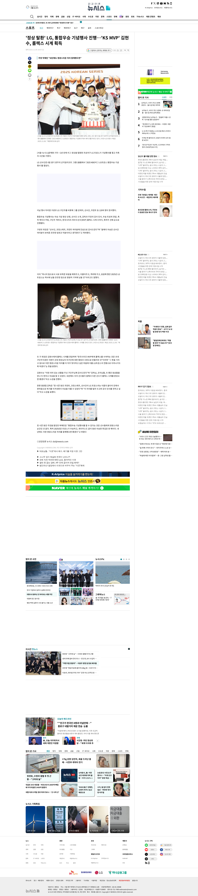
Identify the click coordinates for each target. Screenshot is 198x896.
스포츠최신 (99, 27)
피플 (140, 321)
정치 (46, 16)
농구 (76, 27)
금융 (63, 16)
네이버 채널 (152, 845)
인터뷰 (61, 854)
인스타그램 (167, 854)
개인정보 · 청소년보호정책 (108, 880)
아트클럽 (62, 849)
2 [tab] (124, 559)
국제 (52, 16)
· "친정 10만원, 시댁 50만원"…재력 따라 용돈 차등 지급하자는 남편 (155, 452)
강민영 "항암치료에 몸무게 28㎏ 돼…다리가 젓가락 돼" (80, 668)
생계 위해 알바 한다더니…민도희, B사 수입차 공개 (80, 658)
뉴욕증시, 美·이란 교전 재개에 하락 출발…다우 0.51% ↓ (86, 775)
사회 (84, 16)
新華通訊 (125, 849)
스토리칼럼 (73, 845)
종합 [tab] (170, 97)
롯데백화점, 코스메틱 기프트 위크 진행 (39, 586)
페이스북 (167, 850)
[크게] (128, 50)
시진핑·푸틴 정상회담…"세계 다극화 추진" (85, 743)
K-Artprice (149, 8)
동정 (74, 863)
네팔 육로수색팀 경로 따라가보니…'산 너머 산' (42, 792)
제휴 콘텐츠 (150, 16)
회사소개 (28, 880)
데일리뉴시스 (73, 858)
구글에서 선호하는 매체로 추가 (100, 50)
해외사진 (103, 845)
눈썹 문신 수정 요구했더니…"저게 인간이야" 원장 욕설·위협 (104, 775)
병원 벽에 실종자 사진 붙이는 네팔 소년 (40, 603)
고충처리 (78, 880)
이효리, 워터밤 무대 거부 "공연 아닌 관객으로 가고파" (80, 672)
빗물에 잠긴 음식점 (33, 598)
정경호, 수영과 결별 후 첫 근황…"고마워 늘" (39, 777)
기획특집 (72, 854)
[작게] (124, 50)
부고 (67, 863)
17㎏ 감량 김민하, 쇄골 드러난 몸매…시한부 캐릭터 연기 (76, 760)
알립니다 (135, 880)
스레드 (152, 859)
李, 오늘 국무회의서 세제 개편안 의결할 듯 (51, 743)
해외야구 (50, 27)
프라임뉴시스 (158, 8)
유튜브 (152, 850)
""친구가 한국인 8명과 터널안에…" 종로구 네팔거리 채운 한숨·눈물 (74, 724)
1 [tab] (121, 559)
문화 (102, 16)
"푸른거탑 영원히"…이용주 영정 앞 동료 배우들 (79, 663)
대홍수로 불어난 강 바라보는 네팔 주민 (39, 594)
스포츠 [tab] (164, 97)
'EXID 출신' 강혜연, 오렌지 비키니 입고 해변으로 (86, 790)
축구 (58, 27)
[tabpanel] (112, 575)
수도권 (90, 16)
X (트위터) (152, 854)
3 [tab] (126, 559)
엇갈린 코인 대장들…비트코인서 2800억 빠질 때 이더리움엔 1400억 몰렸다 (42, 786)
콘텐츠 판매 (59, 880)
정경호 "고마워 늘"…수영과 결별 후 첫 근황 (77, 654)
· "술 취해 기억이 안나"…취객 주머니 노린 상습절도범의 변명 (155, 448)
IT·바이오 (76, 16)
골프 (89, 27)
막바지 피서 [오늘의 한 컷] (104, 586)
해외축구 (67, 27)
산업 (68, 16)
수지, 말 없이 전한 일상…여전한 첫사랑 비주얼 (104, 790)
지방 (97, 16)
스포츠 (109, 16)
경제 (57, 16)
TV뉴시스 (140, 16)
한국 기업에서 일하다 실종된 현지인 (39, 590)
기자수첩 (142, 189)
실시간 (39, 16)
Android (124, 858)
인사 (60, 863)
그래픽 (93, 849)
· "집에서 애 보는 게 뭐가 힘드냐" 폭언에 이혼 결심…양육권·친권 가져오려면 (155, 444)
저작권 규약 (69, 880)
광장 (127, 16)
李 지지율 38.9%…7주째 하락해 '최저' (103, 598)
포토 (133, 16)
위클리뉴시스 (168, 8)
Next (97, 740)
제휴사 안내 (50, 880)
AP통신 (124, 845)
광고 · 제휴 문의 (39, 880)
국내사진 (93, 845)
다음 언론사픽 (167, 845)
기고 (71, 849)
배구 (82, 27)
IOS (123, 863)
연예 (115, 16)
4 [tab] (129, 559)
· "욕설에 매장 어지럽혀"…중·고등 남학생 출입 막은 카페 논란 (155, 455)
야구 (41, 27)
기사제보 (86, 880)
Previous (27, 740)
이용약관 (94, 880)
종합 (48, 751)
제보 (159, 16)
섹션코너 (62, 858)
